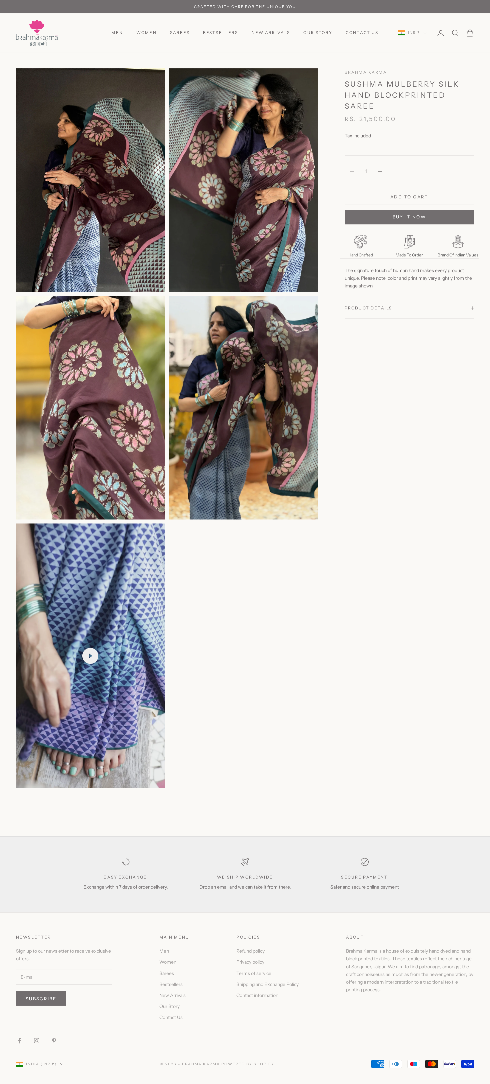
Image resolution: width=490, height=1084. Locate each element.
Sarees (180, 32)
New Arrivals (271, 32)
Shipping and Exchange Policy (267, 984)
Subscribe (41, 998)
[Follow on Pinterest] (54, 1040)
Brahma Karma (366, 72)
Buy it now (409, 216)
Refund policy (250, 951)
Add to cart (409, 196)
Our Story (317, 32)
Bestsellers (220, 32)
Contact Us (362, 32)
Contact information (257, 995)
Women (146, 32)
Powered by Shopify (247, 1064)
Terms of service (253, 973)
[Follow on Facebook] (19, 1040)
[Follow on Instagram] (36, 1040)
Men (117, 32)
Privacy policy (250, 962)
